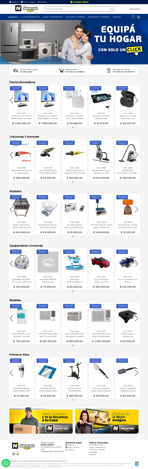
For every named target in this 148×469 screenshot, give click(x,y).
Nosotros (15, 2)
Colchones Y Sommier (97, 450)
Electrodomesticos (96, 445)
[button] (72, 127)
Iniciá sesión (134, 9)
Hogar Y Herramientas (97, 447)
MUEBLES (117, 17)
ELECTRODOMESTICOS (31, 17)
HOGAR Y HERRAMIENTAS (53, 17)
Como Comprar (29, 2)
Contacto (43, 2)
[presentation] (11, 100)
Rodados (92, 454)
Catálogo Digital (80, 2)
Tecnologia (93, 452)
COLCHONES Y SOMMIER (75, 17)
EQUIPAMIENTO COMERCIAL (99, 17)
